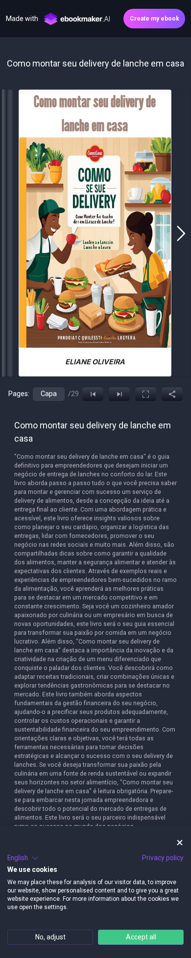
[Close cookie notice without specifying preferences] (180, 842)
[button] (23, 858)
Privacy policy (163, 858)
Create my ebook (154, 18)
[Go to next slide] (181, 233)
